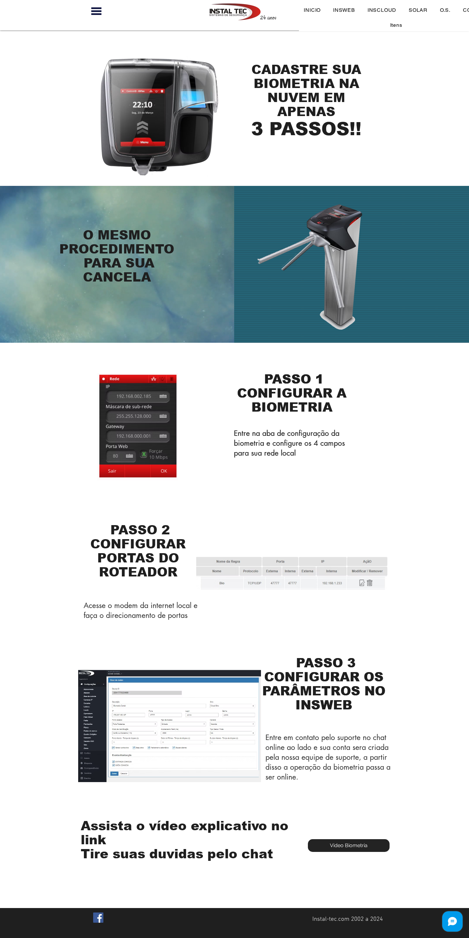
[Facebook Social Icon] (98, 917)
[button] (96, 11)
